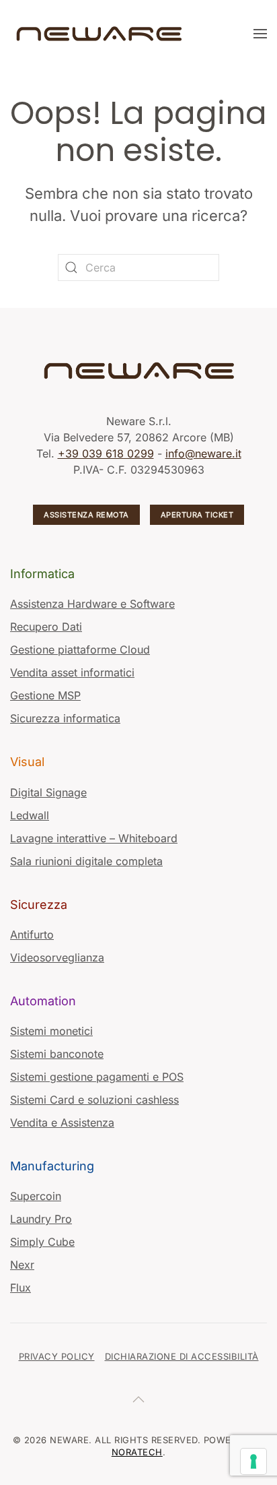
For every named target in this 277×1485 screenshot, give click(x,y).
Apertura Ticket (197, 514)
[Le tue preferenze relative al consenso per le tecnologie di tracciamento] (253, 1461)
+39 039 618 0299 (106, 453)
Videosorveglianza (57, 957)
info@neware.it (203, 453)
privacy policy (57, 1356)
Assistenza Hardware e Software (92, 603)
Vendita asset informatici (72, 672)
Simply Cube (42, 1242)
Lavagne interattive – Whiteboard (93, 838)
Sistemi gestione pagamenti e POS (97, 1076)
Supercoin (35, 1196)
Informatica (42, 574)
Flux (20, 1287)
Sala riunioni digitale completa (86, 861)
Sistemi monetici (51, 1031)
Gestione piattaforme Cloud (80, 649)
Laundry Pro (41, 1219)
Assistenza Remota (86, 514)
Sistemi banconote (57, 1054)
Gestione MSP (45, 695)
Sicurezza (38, 904)
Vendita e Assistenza (62, 1122)
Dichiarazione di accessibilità (182, 1356)
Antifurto (32, 934)
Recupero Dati (46, 626)
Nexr (22, 1264)
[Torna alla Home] (100, 33)
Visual (27, 762)
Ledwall (29, 815)
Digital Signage (48, 792)
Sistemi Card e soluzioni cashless (94, 1099)
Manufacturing (52, 1166)
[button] (260, 33)
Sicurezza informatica (65, 718)
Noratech (137, 1452)
